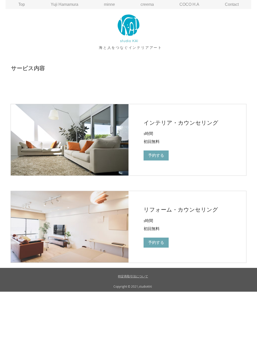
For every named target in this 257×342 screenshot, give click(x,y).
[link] (187, 122)
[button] (156, 155)
